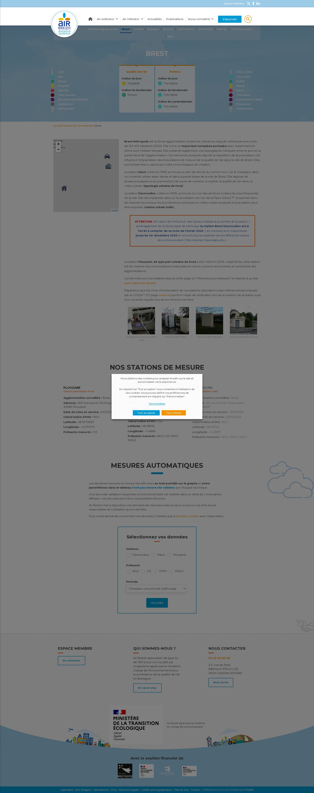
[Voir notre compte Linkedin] (258, 3)
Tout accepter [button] (146, 412)
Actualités (155, 19)
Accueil (90, 19)
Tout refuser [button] (173, 412)
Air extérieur (105, 19)
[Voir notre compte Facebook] (253, 3)
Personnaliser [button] (157, 403)
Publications (175, 19)
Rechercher (248, 19)
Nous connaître (199, 19)
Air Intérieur (131, 19)
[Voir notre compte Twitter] (248, 3)
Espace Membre (234, 3)
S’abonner (230, 19)
